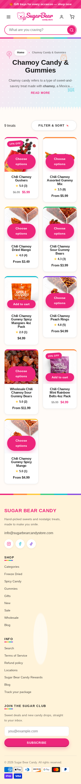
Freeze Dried (13, 574)
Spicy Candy (12, 581)
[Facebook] (20, 543)
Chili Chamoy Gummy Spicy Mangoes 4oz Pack (21, 321)
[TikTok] (31, 543)
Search (9, 648)
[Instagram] (8, 543)
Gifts (7, 596)
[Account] (62, 17)
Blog (7, 625)
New (7, 603)
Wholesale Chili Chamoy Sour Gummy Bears (21, 392)
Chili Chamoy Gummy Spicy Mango (21, 461)
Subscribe (36, 742)
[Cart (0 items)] (72, 17)
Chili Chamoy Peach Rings (60, 317)
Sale (7, 610)
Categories (11, 566)
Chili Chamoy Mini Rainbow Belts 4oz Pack (59, 392)
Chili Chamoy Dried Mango (21, 248)
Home (20, 52)
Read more (40, 92)
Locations (10, 670)
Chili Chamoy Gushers (21, 178)
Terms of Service (15, 655)
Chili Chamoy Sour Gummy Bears (60, 249)
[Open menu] (8, 17)
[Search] (71, 30)
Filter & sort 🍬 (54, 125)
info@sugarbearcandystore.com (28, 533)
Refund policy (13, 663)
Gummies (10, 588)
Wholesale (11, 617)
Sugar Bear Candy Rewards (23, 677)
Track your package (17, 692)
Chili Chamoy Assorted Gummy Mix (60, 180)
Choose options (21, 161)
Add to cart (21, 304)
